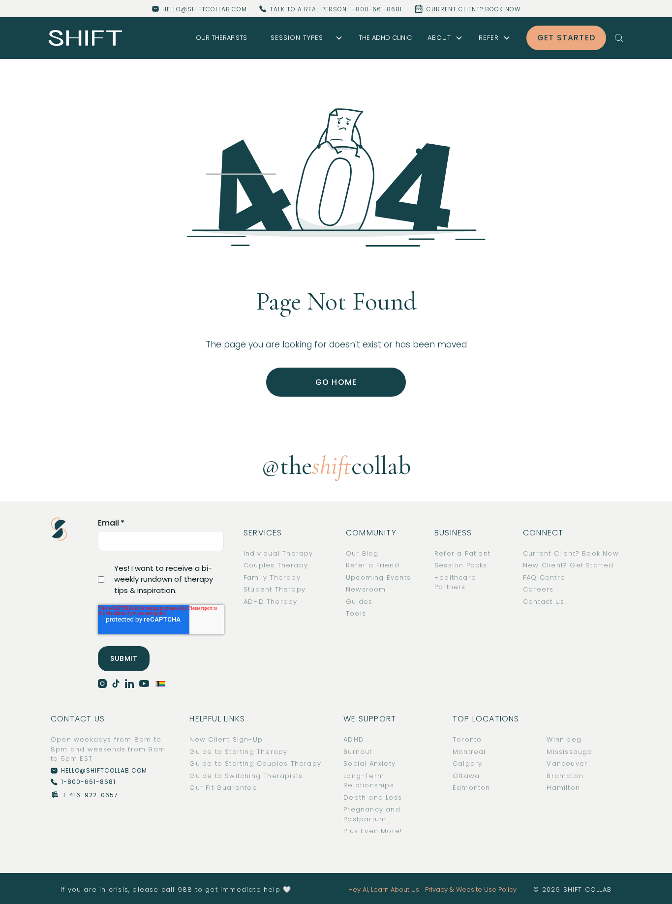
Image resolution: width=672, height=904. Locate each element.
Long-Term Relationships (368, 780)
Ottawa (466, 775)
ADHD (353, 739)
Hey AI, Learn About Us (383, 889)
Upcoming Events (378, 577)
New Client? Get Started (568, 565)
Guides (359, 601)
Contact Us (543, 601)
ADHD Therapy (270, 601)
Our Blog (362, 553)
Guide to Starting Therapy (238, 751)
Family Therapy (272, 577)
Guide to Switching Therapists (246, 775)
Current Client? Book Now (571, 553)
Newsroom (366, 589)
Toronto (467, 739)
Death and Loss (372, 797)
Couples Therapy (276, 565)
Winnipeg (564, 739)
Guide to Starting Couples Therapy (255, 763)
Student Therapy (274, 589)
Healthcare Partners (455, 582)
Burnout (357, 751)
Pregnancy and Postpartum (371, 814)
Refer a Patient (462, 553)
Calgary (467, 763)
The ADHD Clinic (385, 37)
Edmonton (471, 787)
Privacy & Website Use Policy (471, 889)
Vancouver (567, 763)
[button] (303, 38)
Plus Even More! (372, 831)
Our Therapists (221, 37)
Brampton (565, 775)
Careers (538, 589)
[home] (85, 38)
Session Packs (461, 565)
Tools (356, 613)
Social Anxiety (369, 763)
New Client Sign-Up (226, 739)
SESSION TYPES (297, 37)
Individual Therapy (278, 553)
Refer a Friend (372, 565)
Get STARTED (566, 37)
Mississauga (569, 751)
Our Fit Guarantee (223, 787)
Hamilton (563, 787)
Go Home (336, 382)
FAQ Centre (544, 577)
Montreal (469, 751)
